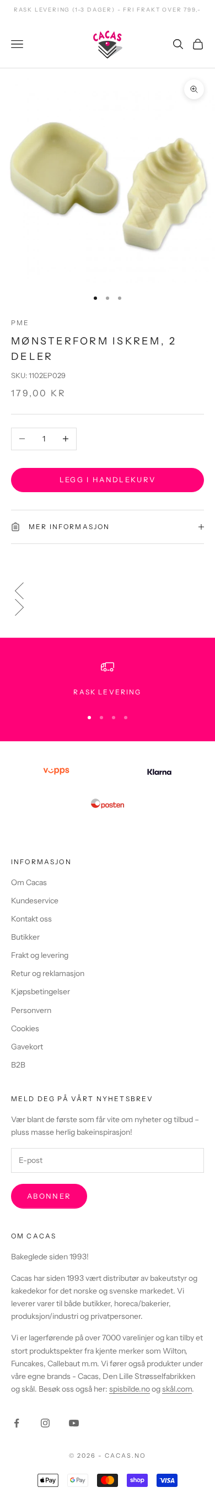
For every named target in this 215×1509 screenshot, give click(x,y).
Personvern (31, 1010)
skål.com (177, 1389)
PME (20, 323)
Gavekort (27, 1047)
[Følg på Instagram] (45, 1423)
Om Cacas (29, 882)
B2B (18, 1065)
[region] (107, 679)
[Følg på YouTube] (73, 1423)
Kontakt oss (31, 919)
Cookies (25, 1028)
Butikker (25, 937)
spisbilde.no (129, 1389)
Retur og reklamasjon (47, 973)
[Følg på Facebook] (16, 1423)
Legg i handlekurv (108, 479)
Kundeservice (34, 901)
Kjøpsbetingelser (40, 991)
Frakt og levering (39, 955)
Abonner (49, 1196)
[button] (107, 591)
